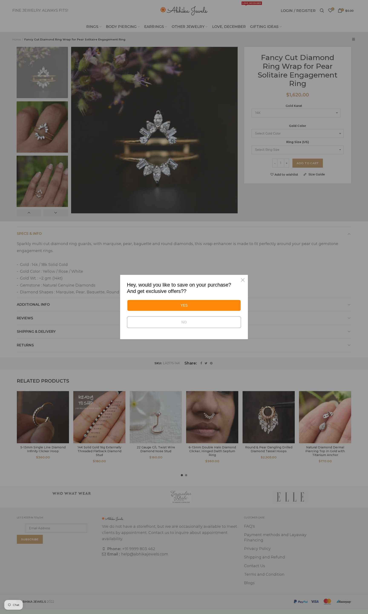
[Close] (243, 280)
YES (184, 305)
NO (184, 322)
